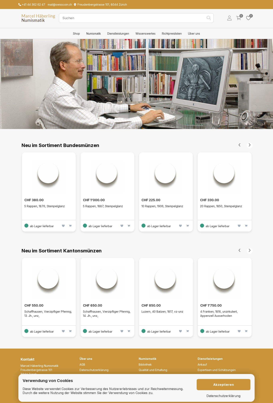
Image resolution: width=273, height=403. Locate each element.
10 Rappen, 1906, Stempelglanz (162, 206)
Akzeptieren (223, 385)
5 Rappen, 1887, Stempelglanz (103, 206)
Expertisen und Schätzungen (217, 370)
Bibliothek (145, 364)
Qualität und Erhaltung (153, 370)
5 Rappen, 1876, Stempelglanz (44, 206)
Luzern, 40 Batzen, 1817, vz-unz (162, 311)
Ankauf (202, 364)
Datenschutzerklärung (94, 370)
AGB (82, 364)
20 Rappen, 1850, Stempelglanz (221, 206)
